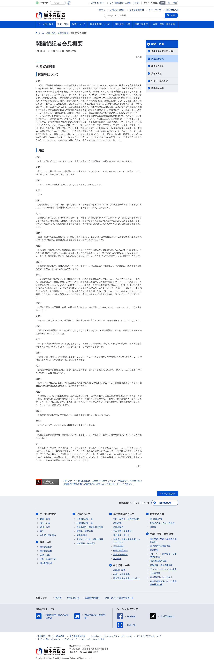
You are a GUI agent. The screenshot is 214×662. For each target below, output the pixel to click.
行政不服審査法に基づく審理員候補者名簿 (163, 583)
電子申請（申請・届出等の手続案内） (163, 540)
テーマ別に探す (48, 514)
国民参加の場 (172, 10)
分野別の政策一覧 (85, 519)
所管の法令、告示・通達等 (162, 523)
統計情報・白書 (121, 565)
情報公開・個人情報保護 (161, 565)
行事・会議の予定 (159, 81)
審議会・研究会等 (85, 531)
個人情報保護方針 (77, 636)
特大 (175, 3)
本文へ (102, 10)
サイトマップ (155, 10)
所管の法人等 (73, 598)
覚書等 (153, 527)
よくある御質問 (136, 10)
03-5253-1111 (86, 652)
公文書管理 (155, 573)
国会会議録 (82, 535)
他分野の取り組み (48, 535)
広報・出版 (156, 73)
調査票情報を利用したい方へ (126, 578)
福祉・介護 (45, 523)
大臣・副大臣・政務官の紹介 (126, 519)
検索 (173, 15)
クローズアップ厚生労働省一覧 (119, 598)
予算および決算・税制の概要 (90, 539)
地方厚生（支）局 (121, 535)
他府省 (58, 598)
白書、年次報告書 (121, 574)
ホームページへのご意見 (93, 639)
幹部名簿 (117, 523)
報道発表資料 (157, 66)
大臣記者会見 (157, 59)
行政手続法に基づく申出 (161, 577)
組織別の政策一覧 (85, 523)
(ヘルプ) (136, 3)
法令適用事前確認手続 (160, 546)
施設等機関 (118, 546)
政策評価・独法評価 (86, 543)
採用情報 (117, 558)
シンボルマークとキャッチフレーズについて (111, 636)
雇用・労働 (45, 527)
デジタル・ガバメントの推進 (163, 569)
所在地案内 (118, 527)
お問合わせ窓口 (117, 10)
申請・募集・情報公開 (161, 534)
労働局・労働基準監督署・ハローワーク (126, 540)
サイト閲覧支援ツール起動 (120, 3)
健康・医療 (45, 519)
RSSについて (71, 639)
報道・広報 (157, 44)
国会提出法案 (156, 519)
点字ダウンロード (98, 3)
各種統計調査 (119, 570)
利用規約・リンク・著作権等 (51, 636)
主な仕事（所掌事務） (123, 531)
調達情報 (154, 550)
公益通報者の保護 (158, 561)
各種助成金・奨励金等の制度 (90, 527)
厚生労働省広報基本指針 (162, 51)
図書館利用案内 (92, 598)
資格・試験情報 (120, 554)
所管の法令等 (157, 514)
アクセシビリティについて (149, 636)
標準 (162, 3)
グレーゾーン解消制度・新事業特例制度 (163, 555)
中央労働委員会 (120, 550)
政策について (84, 514)
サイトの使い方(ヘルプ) (49, 639)
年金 (42, 531)
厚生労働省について (123, 514)
